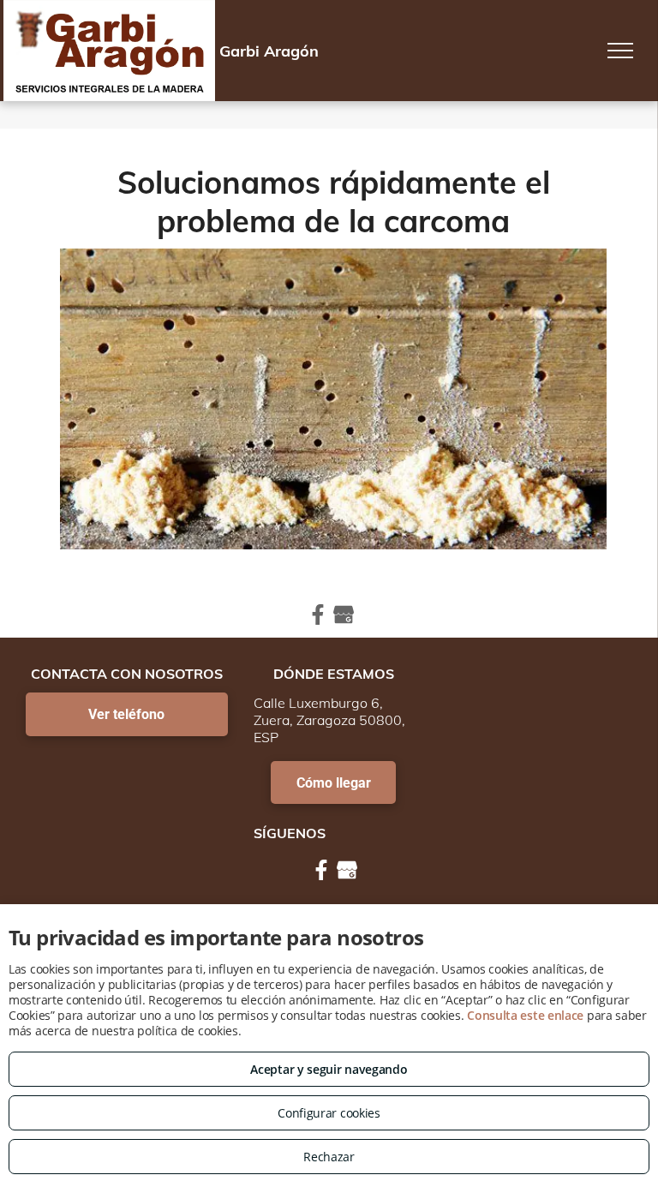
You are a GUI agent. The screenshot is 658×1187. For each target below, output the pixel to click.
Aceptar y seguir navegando (328, 1069)
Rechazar (329, 1156)
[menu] (620, 50)
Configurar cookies (329, 1113)
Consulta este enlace (525, 1015)
